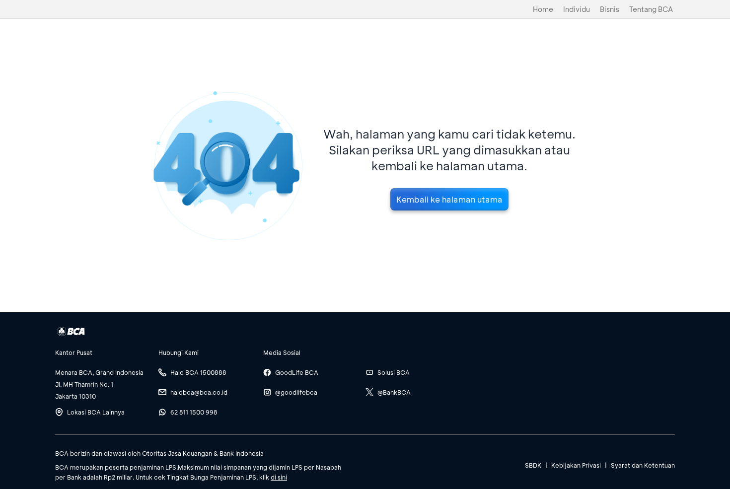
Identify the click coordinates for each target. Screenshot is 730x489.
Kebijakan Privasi (576, 465)
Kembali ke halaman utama (449, 199)
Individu (576, 9)
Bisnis (609, 9)
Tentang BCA (651, 9)
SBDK (533, 465)
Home (543, 9)
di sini (279, 477)
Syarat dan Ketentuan (643, 465)
